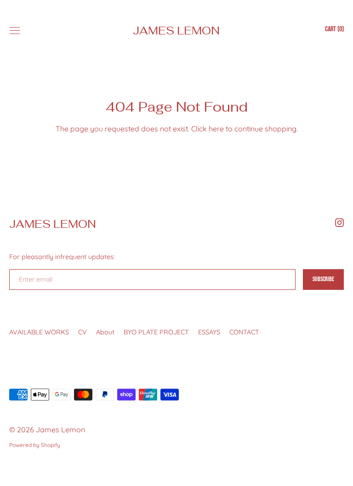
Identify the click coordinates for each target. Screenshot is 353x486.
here (216, 128)
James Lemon (176, 30)
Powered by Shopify (34, 444)
